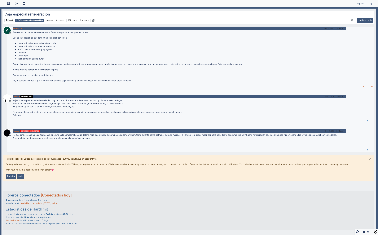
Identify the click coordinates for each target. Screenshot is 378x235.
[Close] (370, 159)
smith (54, 203)
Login (20, 176)
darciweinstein (12, 220)
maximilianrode (27, 203)
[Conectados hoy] (56, 195)
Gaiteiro (16, 96)
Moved (10, 20)
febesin (16, 131)
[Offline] (8, 98)
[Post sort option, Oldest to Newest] (352, 20)
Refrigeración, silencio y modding (30, 20)
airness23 (17, 28)
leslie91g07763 (43, 203)
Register (11, 176)
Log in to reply (365, 20)
